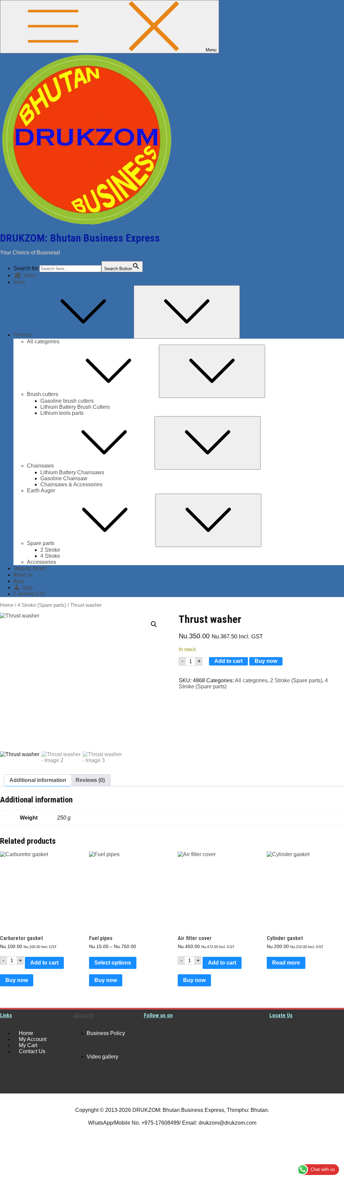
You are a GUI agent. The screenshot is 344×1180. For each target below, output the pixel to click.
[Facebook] (152, 1058)
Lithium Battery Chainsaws (72, 472)
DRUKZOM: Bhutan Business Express (80, 238)
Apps (18, 581)
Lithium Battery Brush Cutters (75, 407)
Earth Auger (41, 490)
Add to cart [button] (44, 963)
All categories (43, 341)
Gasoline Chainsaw (63, 478)
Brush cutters (42, 394)
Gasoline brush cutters (67, 401)
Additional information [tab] (37, 780)
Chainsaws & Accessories (71, 484)
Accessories (41, 562)
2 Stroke (50, 550)
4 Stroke (50, 556)
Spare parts (40, 543)
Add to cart (228, 661)
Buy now (266, 661)
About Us (23, 575)
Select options (112, 963)
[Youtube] (152, 1033)
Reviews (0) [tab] (90, 780)
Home (6, 605)
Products (23, 335)
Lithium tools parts (62, 413)
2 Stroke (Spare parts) (296, 680)
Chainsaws (40, 466)
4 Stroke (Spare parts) (41, 605)
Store (19, 282)
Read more (286, 963)
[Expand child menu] (187, 312)
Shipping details (29, 568)
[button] (154, 624)
